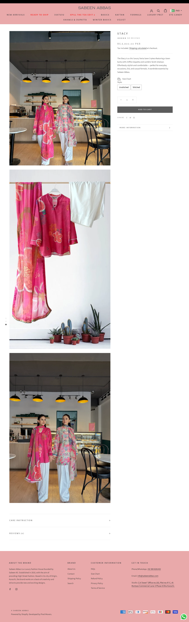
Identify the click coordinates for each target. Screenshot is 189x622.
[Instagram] (16, 589)
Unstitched (124, 87)
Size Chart (95, 573)
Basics (105, 15)
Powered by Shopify (19, 614)
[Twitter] (130, 117)
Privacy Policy (97, 583)
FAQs (93, 569)
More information (130, 128)
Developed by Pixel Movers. (40, 614)
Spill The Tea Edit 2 (82, 15)
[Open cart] (165, 10)
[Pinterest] (134, 117)
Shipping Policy (74, 578)
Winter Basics (102, 20)
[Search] (158, 10)
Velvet (121, 20)
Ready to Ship (40, 15)
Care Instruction (21, 520)
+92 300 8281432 (154, 569)
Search (70, 583)
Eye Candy (175, 15)
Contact (71, 573)
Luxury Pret (155, 15)
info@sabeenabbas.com (148, 575)
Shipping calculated (138, 48)
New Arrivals (16, 15)
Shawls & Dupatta (75, 20)
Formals (136, 15)
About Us (71, 569)
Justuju (59, 15)
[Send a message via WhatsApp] (184, 617)
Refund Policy (97, 578)
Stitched (136, 87)
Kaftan (120, 15)
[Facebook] (127, 117)
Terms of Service (98, 588)
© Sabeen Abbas (20, 611)
